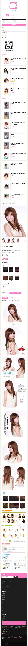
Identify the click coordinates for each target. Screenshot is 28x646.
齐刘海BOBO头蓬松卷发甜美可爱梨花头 (18, 89)
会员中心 (3, 18)
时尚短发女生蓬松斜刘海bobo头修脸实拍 (18, 59)
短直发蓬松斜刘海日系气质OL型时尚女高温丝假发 (18, 123)
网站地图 (3, 599)
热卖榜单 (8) (4, 27)
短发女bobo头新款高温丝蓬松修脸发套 (18, 154)
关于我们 (3, 593)
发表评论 (12, 252)
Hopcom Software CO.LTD (12, 637)
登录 (13, 18)
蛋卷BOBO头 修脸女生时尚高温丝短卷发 (18, 174)
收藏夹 (3, 620)
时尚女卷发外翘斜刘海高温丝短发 (18, 183)
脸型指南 (3, 597)
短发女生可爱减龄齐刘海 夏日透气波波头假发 (18, 144)
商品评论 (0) (11, 297)
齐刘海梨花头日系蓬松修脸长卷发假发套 (18, 103)
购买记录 (3, 618)
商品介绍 (5, 297)
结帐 (11, 18)
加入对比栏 (12, 246)
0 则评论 (8, 252)
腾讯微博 (7, 644)
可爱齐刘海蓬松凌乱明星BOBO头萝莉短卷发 (18, 79)
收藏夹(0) (7, 18)
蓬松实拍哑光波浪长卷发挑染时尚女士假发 (18, 69)
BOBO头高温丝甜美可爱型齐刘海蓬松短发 (18, 195)
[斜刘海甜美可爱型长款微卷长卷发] (4, 240)
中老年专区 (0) (4, 37)
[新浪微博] (5, 644)
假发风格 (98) (4, 32)
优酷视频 (9, 644)
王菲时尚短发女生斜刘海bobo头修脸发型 (18, 133)
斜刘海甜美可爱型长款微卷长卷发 (10, 203)
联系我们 (3, 595)
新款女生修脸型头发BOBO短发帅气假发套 (18, 164)
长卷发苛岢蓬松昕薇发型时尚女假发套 (18, 113)
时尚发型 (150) (4, 30)
